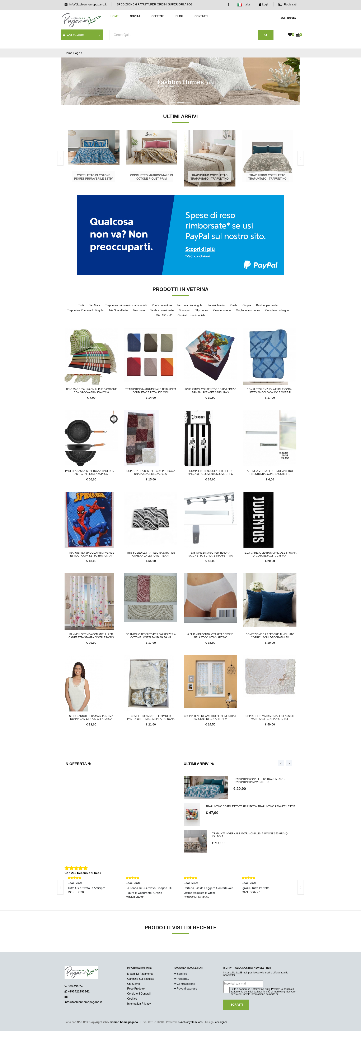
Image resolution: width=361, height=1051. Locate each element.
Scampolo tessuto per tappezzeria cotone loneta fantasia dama (151, 636)
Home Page (72, 53)
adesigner (221, 1022)
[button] (79, 81)
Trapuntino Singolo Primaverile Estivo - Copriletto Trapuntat (91, 554)
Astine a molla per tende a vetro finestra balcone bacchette (270, 472)
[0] (290, 35)
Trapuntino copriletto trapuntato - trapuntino (209, 177)
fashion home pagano (124, 1022)
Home (115, 16)
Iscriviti (236, 1004)
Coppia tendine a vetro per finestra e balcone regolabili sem (210, 717)
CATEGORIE (74, 34)
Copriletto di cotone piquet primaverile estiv (93, 177)
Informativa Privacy (139, 1003)
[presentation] (60, 158)
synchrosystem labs (190, 1022)
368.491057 (76, 986)
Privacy (275, 989)
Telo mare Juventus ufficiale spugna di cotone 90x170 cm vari (269, 554)
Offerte (157, 16)
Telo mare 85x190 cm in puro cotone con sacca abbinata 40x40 (91, 391)
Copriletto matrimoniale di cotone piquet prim (151, 177)
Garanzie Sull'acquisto (140, 978)
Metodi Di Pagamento (140, 973)
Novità (135, 16)
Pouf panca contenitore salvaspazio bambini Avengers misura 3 (210, 391)
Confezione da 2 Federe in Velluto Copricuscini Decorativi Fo (270, 636)
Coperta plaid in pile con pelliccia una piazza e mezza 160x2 (150, 472)
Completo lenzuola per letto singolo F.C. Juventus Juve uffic (210, 472)
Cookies (132, 998)
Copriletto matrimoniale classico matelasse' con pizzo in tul (269, 717)
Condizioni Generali (139, 993)
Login (265, 4)
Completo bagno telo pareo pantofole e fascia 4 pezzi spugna (150, 717)
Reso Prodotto (136, 988)
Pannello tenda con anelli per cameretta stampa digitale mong (91, 636)
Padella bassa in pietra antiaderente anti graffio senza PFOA (91, 472)
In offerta (76, 764)
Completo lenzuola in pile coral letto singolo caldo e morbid (270, 391)
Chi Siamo (133, 983)
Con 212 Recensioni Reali (83, 873)
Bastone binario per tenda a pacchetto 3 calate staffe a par (210, 554)
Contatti (201, 16)
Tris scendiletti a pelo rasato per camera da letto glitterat (151, 554)
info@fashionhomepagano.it (88, 4)
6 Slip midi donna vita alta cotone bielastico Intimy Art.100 (210, 636)
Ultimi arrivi (197, 764)
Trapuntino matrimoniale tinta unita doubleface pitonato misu (150, 391)
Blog (179, 16)
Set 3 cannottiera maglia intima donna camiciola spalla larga (91, 717)
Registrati (289, 4)
